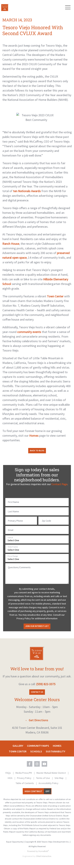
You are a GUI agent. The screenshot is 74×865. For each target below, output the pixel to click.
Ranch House (10, 244)
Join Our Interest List (37, 626)
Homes (34, 435)
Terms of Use (43, 778)
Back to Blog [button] (37, 450)
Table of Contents (25, 783)
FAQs (8, 772)
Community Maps (38, 745)
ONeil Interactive (43, 856)
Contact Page (59, 484)
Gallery (18, 745)
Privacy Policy (24, 778)
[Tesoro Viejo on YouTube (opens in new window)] (44, 764)
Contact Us (37, 692)
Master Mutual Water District (51, 772)
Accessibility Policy (48, 783)
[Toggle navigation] (68, 7)
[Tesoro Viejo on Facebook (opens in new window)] (29, 764)
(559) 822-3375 (45, 684)
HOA (10, 778)
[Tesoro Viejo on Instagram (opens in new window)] (37, 764)
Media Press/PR (23, 772)
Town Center (55, 296)
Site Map (59, 778)
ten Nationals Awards (27, 191)
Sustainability (55, 751)
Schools (36, 751)
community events (29, 332)
